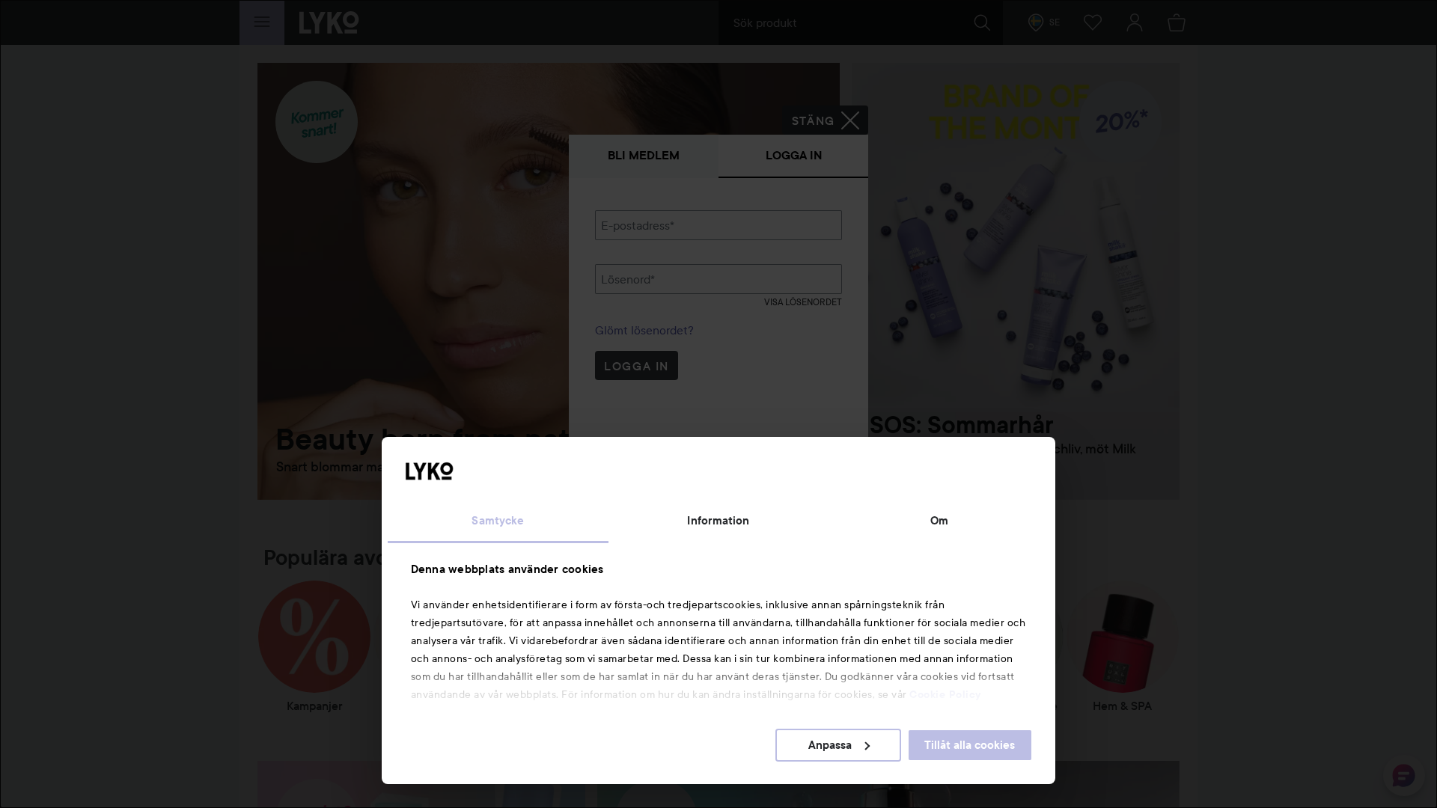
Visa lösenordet (803, 301)
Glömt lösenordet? (644, 329)
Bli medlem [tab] (644, 155)
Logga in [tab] (794, 155)
